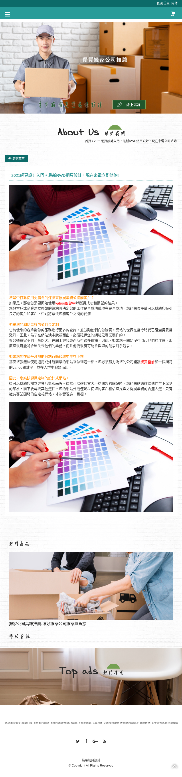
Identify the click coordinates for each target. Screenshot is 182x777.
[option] (91, 68)
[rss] (104, 741)
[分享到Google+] (95, 741)
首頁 (88, 141)
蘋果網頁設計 (91, 760)
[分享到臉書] (86, 741)
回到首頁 (163, 3)
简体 (174, 3)
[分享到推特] (78, 741)
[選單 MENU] (7, 14)
